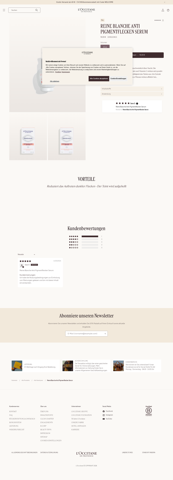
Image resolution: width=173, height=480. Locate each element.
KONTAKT (13, 411)
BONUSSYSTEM (15, 422)
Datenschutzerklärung (49, 452)
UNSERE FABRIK (77, 422)
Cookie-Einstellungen (118, 78)
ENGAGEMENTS (46, 422)
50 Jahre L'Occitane (78, 419)
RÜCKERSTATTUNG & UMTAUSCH (22, 419)
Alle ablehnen (54, 81)
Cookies (58, 72)
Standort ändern (148, 452)
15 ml (105, 47)
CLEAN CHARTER (47, 419)
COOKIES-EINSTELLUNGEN (50, 441)
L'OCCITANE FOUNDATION (81, 415)
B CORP (43, 426)
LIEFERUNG (13, 426)
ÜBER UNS (44, 411)
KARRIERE (75, 430)
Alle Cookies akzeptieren (99, 78)
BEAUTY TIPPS (45, 430)
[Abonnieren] (105, 333)
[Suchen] (36, 10)
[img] (25, 261)
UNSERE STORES (127, 452)
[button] (4, 10)
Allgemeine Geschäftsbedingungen (24, 452)
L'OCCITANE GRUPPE (79, 411)
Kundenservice (14, 406)
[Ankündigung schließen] (164, 2)
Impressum (66, 72)
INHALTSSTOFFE (46, 415)
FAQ (10, 415)
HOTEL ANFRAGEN (78, 426)
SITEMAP (43, 437)
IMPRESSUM (45, 433)
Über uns (43, 406)
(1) (163, 20)
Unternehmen (76, 406)
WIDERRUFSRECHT (16, 430)
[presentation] (132, 89)
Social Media (107, 406)
